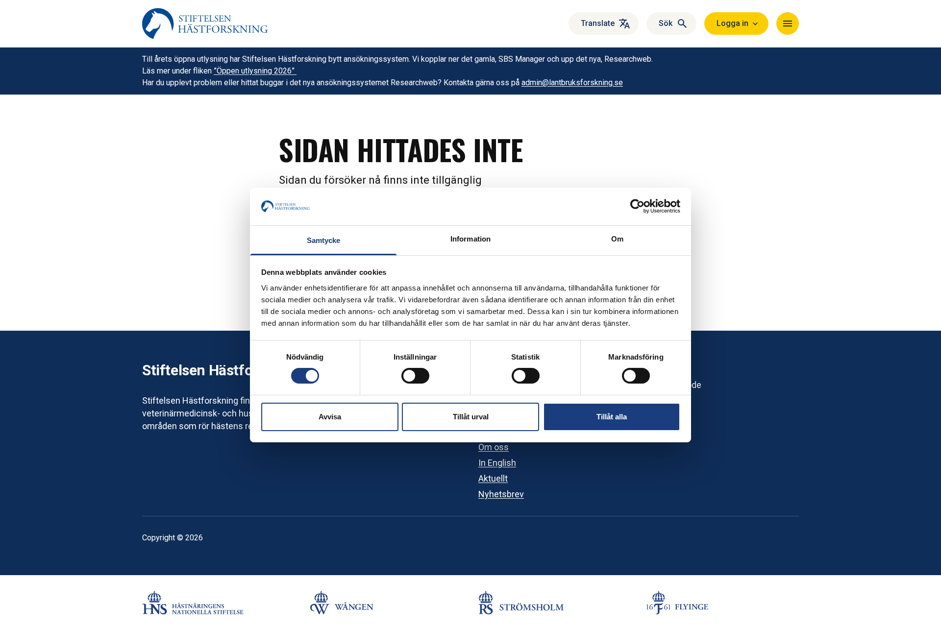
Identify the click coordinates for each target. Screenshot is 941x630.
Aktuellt (493, 478)
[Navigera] (787, 23)
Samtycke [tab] (324, 240)
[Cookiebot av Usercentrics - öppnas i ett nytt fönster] (637, 206)
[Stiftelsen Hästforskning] (205, 23)
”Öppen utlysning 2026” (255, 70)
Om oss (493, 447)
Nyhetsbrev (501, 494)
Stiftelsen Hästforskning (222, 370)
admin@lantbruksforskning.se (572, 82)
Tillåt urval (471, 416)
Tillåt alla (611, 416)
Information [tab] (470, 239)
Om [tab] (617, 239)
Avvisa (330, 416)
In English (497, 463)
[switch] (415, 376)
